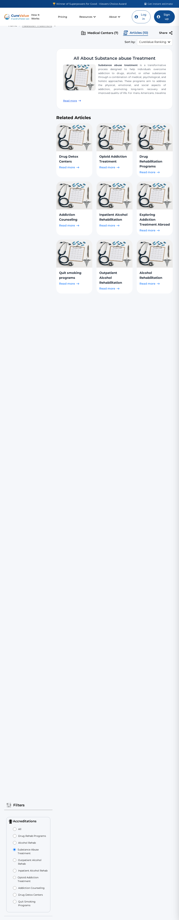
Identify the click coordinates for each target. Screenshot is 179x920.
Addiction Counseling (31, 888)
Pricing (62, 16)
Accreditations (24, 821)
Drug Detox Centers (30, 894)
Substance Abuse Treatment (28, 851)
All (19, 829)
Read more (70, 100)
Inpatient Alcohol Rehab (33, 870)
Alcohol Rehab (27, 842)
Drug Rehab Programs (32, 836)
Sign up (167, 16)
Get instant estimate (160, 3)
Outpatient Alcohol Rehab (29, 862)
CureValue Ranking (152, 42)
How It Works (35, 16)
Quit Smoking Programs (26, 903)
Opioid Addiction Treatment (28, 879)
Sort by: (130, 42)
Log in (143, 16)
